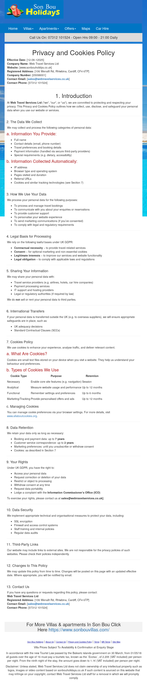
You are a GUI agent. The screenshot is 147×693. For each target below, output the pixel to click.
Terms (96, 642)
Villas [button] (27, 28)
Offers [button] (69, 28)
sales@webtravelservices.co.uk (48, 79)
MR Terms (106, 642)
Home (14, 28)
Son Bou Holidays (35, 642)
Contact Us (61, 642)
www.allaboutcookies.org (22, 416)
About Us (50, 642)
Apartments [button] (48, 28)
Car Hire (102, 28)
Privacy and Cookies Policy (80, 642)
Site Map (116, 642)
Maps (86, 28)
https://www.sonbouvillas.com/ (79, 629)
